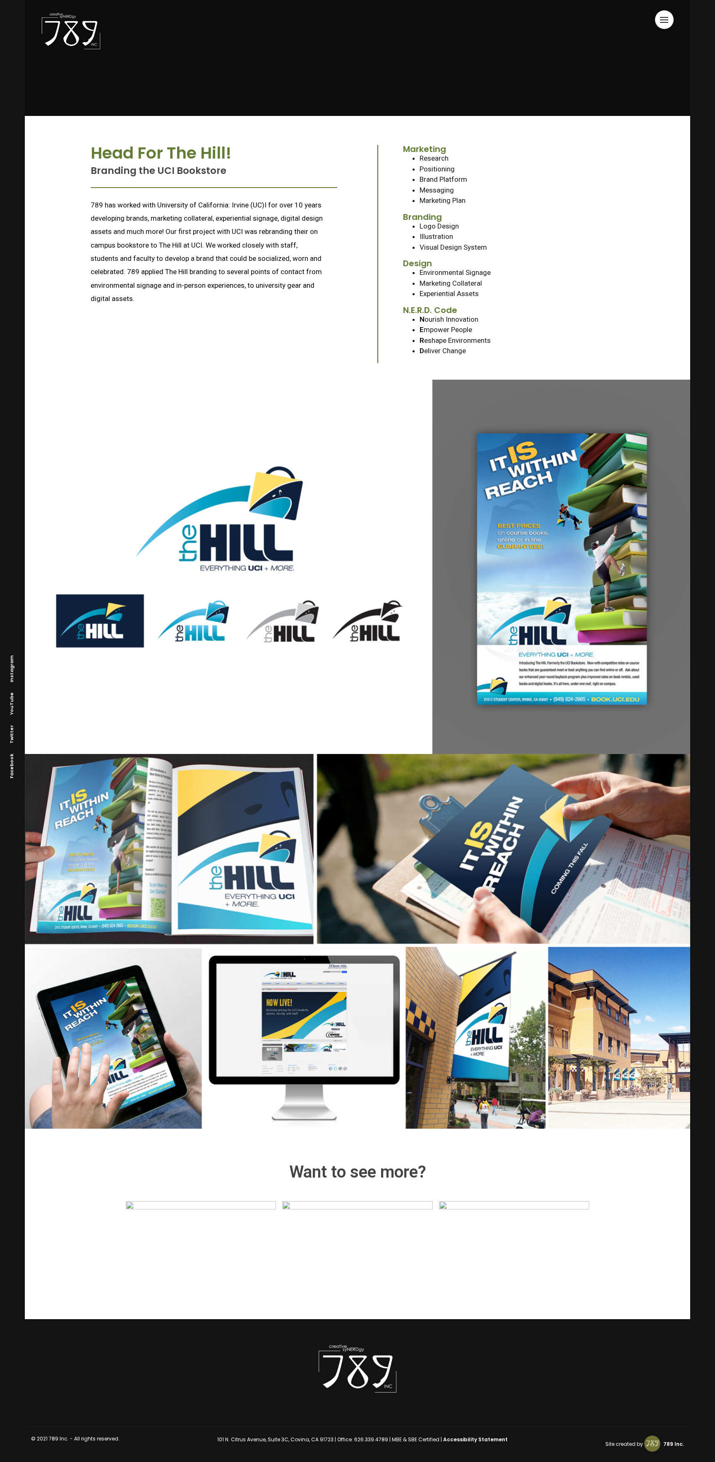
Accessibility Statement (475, 1439)
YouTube (11, 703)
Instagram (11, 668)
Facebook (11, 765)
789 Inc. (673, 1444)
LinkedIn (37, 716)
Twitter (11, 734)
